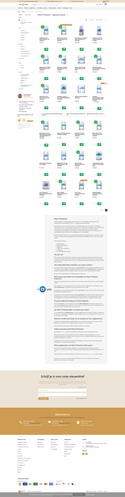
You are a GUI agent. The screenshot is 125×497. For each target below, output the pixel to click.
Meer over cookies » (91, 494)
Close (93, 232)
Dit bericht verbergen (79, 494)
